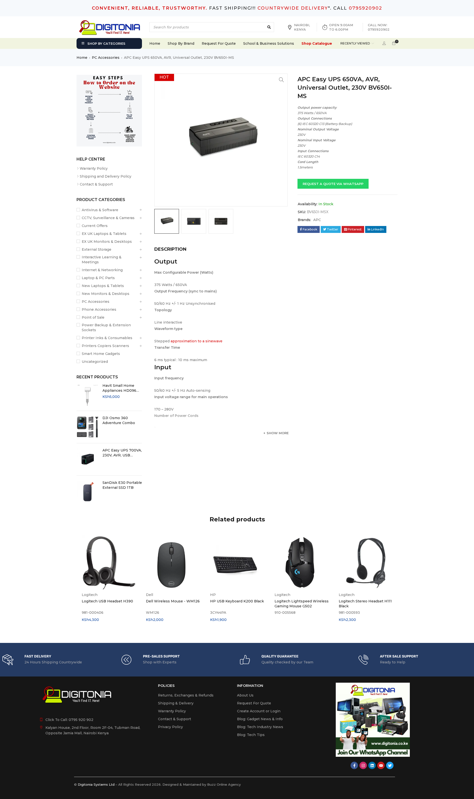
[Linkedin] (372, 765)
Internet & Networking (102, 270)
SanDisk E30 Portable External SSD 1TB (122, 485)
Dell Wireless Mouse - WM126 (173, 601)
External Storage (96, 249)
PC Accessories (105, 57)
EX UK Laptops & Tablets (104, 233)
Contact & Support (96, 184)
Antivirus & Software (100, 210)
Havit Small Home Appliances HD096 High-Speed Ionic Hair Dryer (119, 388)
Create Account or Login (258, 711)
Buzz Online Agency (224, 784)
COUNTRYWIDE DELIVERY (292, 8)
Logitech (90, 595)
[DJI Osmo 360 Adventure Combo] (88, 427)
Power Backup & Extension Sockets (106, 327)
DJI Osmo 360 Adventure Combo (118, 420)
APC (317, 220)
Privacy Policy (170, 727)
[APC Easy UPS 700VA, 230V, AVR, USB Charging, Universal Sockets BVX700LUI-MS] (88, 459)
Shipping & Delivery (176, 703)
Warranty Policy (94, 168)
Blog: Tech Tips (251, 735)
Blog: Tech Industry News (260, 727)
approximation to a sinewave (196, 341)
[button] (281, 79)
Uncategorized (95, 361)
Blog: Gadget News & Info (260, 719)
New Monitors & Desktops (105, 293)
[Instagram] (363, 765)
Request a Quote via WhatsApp (333, 184)
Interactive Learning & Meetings (101, 259)
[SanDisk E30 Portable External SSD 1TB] (88, 492)
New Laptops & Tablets (103, 286)
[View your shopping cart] (393, 43)
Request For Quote (254, 703)
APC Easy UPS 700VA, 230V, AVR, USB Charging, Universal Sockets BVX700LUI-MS (122, 453)
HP (213, 595)
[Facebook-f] (354, 765)
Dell (149, 595)
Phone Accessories (99, 309)
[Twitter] (390, 765)
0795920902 (365, 8)
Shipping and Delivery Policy (105, 176)
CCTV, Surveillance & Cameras (108, 218)
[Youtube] (381, 765)
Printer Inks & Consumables (107, 338)
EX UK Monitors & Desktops (107, 241)
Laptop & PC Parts (98, 278)
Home (82, 57)
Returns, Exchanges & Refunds (186, 695)
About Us (245, 695)
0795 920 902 (81, 719)
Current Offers (95, 226)
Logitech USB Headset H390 (107, 601)
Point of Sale (93, 317)
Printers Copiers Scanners (105, 346)
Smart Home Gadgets (101, 353)
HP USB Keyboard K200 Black (237, 601)
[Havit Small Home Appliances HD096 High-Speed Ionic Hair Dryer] (88, 395)
